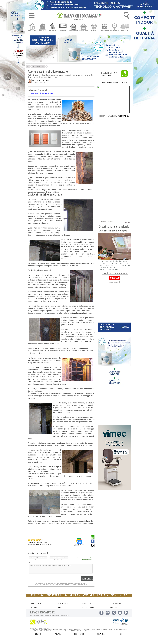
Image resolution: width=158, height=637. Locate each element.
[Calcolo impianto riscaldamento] (73, 28)
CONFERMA (87, 579)
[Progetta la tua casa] (79, 596)
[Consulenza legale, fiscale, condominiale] (104, 28)
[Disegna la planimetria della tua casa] (63, 28)
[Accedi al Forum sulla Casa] (94, 28)
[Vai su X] (92, 546)
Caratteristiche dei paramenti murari (41, 93)
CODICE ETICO (79, 634)
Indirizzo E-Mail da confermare (57, 560)
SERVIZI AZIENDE (62, 604)
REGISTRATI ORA (109, 73)
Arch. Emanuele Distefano (40, 80)
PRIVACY (58, 634)
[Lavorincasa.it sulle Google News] (79, 542)
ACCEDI (79, 557)
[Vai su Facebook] (92, 542)
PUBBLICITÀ (86, 604)
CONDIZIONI (37, 634)
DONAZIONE (113, 607)
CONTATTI (59, 607)
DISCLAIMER (100, 634)
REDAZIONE (34, 607)
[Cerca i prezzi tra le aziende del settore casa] (114, 28)
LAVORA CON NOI (88, 607)
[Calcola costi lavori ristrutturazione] (42, 28)
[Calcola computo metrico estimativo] (125, 28)
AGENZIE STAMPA (115, 604)
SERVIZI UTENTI (35, 604)
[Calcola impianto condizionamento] (83, 28)
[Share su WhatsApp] (92, 538)
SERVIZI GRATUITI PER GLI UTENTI (114, 83)
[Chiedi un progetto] (52, 28)
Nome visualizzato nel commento (37, 560)
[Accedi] (124, 76)
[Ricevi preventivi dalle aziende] (32, 28)
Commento (32, 562)
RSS (121, 634)
